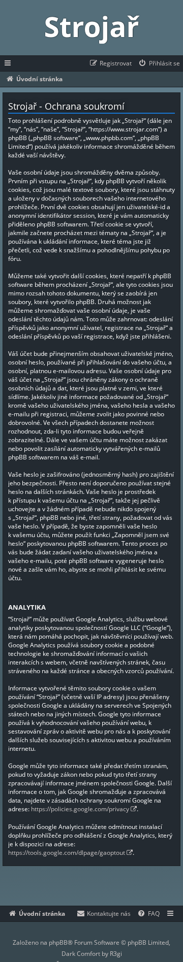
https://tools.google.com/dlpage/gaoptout (66, 852)
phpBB (58, 942)
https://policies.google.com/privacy (80, 809)
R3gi (116, 953)
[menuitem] (159, 63)
